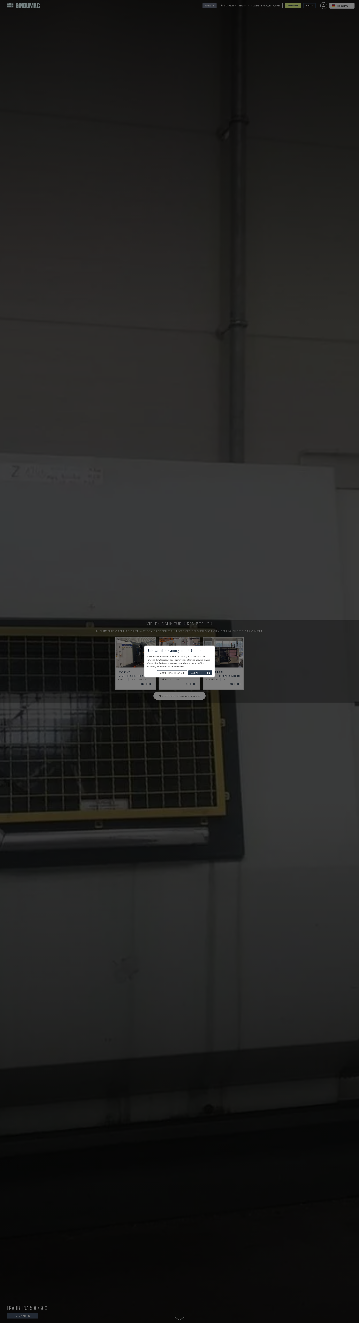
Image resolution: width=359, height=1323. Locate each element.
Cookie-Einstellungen (172, 672)
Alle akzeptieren (200, 672)
